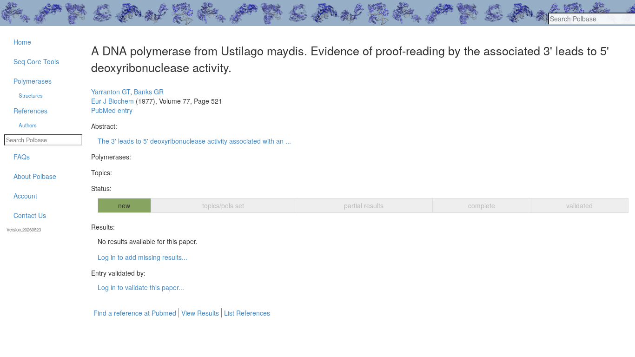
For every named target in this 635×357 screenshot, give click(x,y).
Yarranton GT (110, 91)
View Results (200, 312)
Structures (31, 95)
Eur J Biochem (112, 101)
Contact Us (29, 215)
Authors (28, 125)
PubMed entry (111, 110)
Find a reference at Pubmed (134, 312)
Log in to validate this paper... (141, 287)
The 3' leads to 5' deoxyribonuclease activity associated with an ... (194, 140)
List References (247, 312)
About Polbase (34, 176)
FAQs (21, 156)
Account (25, 195)
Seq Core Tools (36, 61)
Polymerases (32, 81)
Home (22, 41)
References (30, 110)
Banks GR (149, 91)
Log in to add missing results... (142, 257)
